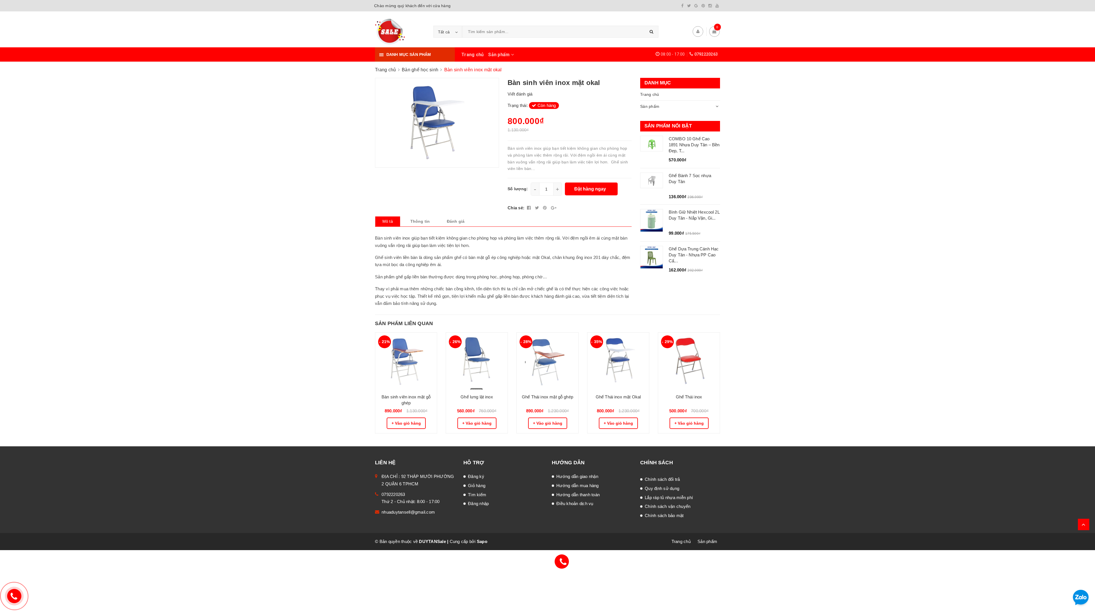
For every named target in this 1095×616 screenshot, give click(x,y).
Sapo (482, 541)
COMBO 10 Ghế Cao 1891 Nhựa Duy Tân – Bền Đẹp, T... (694, 144)
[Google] (696, 5)
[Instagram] (710, 5)
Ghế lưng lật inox (477, 396)
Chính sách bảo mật (664, 515)
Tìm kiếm (477, 494)
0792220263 (706, 54)
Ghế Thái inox (689, 396)
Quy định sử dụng (662, 488)
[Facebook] (682, 5)
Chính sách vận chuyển (667, 506)
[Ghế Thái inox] (689, 361)
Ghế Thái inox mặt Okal (618, 396)
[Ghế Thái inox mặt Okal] (618, 361)
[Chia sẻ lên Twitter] (537, 207)
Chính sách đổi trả (662, 479)
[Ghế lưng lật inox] (477, 361)
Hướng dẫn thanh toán (578, 494)
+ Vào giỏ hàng (406, 423)
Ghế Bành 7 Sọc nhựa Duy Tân (690, 178)
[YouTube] (717, 5)
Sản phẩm (499, 54)
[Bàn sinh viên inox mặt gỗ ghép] (406, 361)
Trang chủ (472, 54)
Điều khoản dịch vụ (574, 503)
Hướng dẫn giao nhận (577, 476)
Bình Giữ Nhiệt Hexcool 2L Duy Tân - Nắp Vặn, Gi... (694, 215)
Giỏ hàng (476, 485)
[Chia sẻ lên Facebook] (529, 207)
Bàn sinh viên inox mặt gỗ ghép (406, 399)
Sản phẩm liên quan (404, 323)
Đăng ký (476, 476)
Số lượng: (518, 189)
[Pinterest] (703, 5)
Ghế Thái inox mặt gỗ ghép (547, 396)
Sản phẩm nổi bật (668, 126)
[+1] (553, 207)
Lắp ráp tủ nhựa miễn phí (669, 497)
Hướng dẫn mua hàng (577, 485)
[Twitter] (689, 5)
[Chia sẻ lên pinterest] (545, 207)
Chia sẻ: (516, 207)
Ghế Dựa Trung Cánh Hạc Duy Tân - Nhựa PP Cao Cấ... (694, 254)
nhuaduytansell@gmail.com (408, 512)
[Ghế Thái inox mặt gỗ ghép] (547, 361)
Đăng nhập (478, 503)
